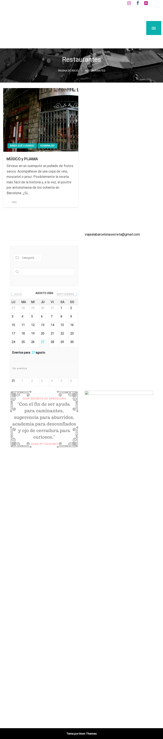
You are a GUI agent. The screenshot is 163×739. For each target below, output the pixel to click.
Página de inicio (68, 70)
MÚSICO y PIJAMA (22, 159)
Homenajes (47, 145)
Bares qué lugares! (22, 145)
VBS (14, 202)
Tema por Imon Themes (81, 733)
